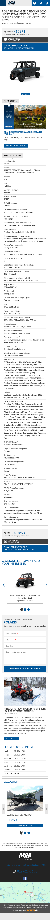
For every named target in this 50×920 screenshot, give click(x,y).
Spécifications (12, 155)
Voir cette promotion (15, 146)
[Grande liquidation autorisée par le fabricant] (25, 117)
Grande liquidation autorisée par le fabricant (23, 133)
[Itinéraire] (41, 3)
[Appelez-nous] (47, 3)
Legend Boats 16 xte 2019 (19, 815)
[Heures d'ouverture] (35, 3)
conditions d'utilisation (24, 907)
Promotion (10, 101)
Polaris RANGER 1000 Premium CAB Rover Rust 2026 (25, 596)
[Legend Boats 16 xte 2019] (25, 798)
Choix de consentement (40, 907)
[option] (25, 585)
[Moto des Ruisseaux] (19, 3)
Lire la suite (11, 738)
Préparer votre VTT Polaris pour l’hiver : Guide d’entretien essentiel (25, 710)
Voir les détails (25, 825)
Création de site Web (17, 910)
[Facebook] (25, 878)
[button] (3, 585)
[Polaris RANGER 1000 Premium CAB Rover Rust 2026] (25, 580)
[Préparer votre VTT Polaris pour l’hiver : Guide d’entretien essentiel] (25, 691)
